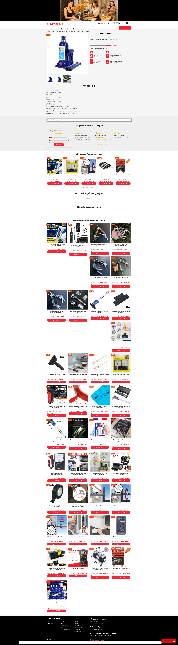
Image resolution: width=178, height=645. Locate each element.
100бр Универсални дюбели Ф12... (99, 505)
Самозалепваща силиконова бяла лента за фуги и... (100, 537)
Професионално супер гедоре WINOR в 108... (56, 602)
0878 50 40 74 (95, 621)
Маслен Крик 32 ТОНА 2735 (83, 31)
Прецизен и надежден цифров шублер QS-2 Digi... (100, 375)
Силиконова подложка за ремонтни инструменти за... (99, 407)
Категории (55, 28)
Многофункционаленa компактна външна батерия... (57, 407)
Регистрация (50, 623)
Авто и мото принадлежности (59, 31)
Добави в (54, 183)
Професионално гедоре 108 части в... (123, 175)
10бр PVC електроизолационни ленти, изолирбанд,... (121, 474)
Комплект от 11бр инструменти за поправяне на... (71, 175)
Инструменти (72, 31)
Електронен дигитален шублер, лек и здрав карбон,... (56, 440)
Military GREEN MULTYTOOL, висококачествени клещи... (56, 312)
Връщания (77, 633)
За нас (76, 621)
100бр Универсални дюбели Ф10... (89, 175)
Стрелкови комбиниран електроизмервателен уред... (57, 474)
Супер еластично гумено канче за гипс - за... (78, 375)
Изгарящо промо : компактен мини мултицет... (121, 537)
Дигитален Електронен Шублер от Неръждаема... (78, 312)
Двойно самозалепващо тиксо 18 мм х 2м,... (78, 407)
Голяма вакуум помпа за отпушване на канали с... (121, 343)
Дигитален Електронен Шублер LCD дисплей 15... (99, 312)
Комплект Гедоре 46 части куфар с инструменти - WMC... (121, 440)
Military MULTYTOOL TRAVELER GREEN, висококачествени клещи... (121, 278)
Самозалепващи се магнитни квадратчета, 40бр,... (100, 474)
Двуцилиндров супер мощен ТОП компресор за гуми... (100, 569)
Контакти (77, 623)
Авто (78, 28)
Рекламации (78, 631)
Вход (48, 621)
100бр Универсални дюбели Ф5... (55, 536)
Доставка (77, 625)
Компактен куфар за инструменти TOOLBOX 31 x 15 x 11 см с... (57, 569)
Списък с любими (124, 28)
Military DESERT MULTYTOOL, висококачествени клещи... (121, 245)
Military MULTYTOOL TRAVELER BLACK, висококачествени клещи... (99, 278)
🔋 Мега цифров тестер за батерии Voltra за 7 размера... (55, 175)
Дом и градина (71, 28)
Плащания (77, 629)
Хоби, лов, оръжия (86, 28)
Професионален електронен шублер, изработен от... (121, 407)
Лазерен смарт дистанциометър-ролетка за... (78, 440)
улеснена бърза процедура (98, 61)
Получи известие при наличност (99, 48)
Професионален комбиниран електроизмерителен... (78, 569)
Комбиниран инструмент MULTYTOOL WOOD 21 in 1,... (99, 245)
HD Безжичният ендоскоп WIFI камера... (78, 246)
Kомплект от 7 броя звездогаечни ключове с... (106, 175)
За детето (63, 28)
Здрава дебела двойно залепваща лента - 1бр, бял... (78, 537)
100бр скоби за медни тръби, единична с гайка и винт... (78, 505)
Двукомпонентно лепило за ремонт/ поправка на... (99, 440)
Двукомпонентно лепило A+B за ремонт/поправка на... (78, 474)
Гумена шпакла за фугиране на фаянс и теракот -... (121, 312)
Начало (49, 28)
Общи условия (78, 627)
